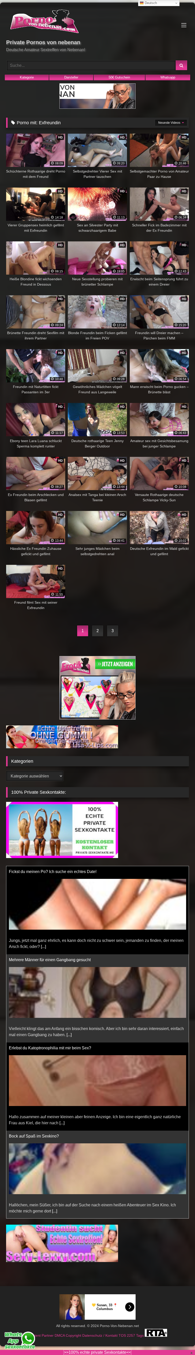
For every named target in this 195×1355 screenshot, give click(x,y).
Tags (140, 1335)
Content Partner (41, 1335)
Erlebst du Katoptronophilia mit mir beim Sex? (50, 1048)
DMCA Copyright (68, 1335)
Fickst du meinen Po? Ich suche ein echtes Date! (52, 871)
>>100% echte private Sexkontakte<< (97, 1352)
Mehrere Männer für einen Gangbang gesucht (50, 960)
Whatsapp (167, 77)
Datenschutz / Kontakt (100, 1335)
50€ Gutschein (119, 77)
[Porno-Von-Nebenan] (97, 22)
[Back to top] (179, 1340)
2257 (131, 1335)
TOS (123, 1335)
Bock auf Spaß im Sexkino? (34, 1136)
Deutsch (150, 3)
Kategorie (27, 77)
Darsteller (71, 77)
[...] (43, 946)
